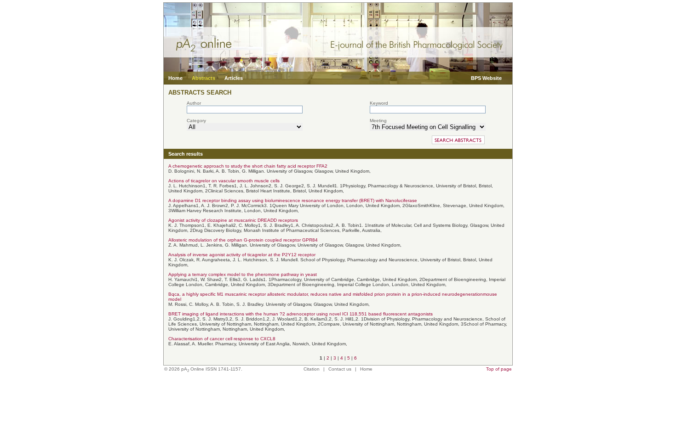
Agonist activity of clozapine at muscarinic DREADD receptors (233, 220)
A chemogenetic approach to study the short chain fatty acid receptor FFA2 (247, 166)
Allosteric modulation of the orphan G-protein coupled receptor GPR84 (243, 239)
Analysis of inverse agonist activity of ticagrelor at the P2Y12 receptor (241, 254)
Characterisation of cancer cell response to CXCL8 (221, 338)
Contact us (339, 368)
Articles (233, 78)
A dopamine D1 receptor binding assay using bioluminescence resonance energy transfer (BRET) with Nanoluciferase (292, 200)
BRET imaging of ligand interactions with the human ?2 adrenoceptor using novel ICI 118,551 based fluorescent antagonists (300, 313)
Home (175, 78)
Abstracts (203, 78)
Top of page (499, 368)
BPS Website (486, 78)
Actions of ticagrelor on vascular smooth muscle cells (224, 180)
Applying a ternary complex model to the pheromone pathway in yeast (242, 274)
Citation (312, 368)
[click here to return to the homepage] (338, 70)
